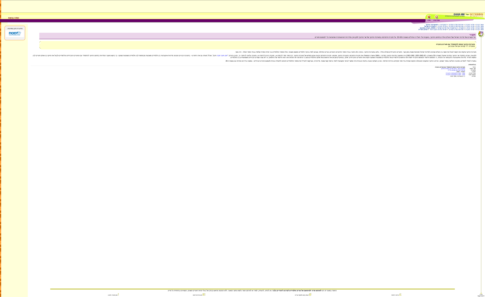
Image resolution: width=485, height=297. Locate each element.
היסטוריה (462, 28)
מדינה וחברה (442, 26)
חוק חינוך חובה (221, 55)
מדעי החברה (469, 25)
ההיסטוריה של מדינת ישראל (447, 28)
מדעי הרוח (470, 28)
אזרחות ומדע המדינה (456, 25)
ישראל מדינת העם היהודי (438, 29)
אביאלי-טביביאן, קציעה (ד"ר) (456, 70)
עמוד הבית (480, 25)
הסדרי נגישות (13, 18)
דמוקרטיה (443, 25)
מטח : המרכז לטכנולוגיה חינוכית (455, 73)
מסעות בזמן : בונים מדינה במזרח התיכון (453, 68)
